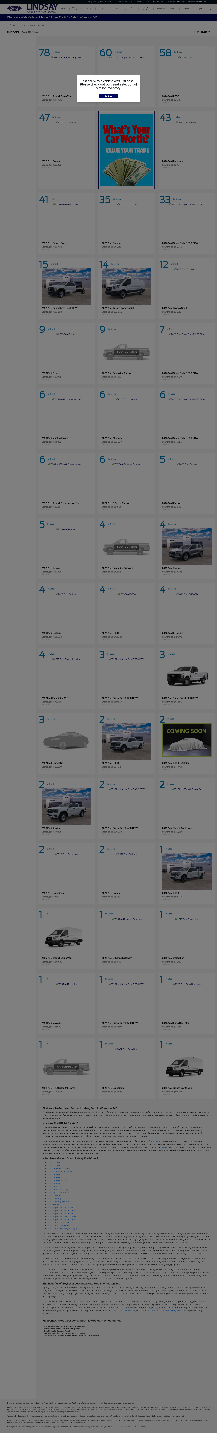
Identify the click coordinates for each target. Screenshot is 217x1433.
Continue (108, 96)
